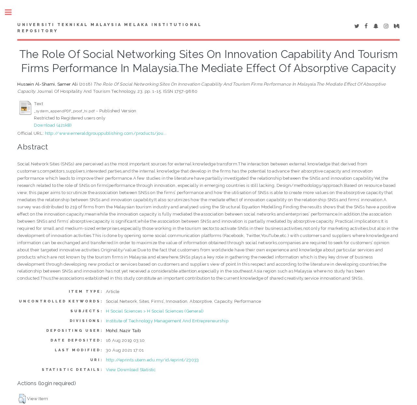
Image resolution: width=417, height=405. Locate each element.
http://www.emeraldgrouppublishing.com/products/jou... (105, 133)
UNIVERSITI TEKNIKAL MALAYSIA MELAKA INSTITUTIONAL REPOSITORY (109, 28)
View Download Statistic (131, 369)
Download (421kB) (53, 125)
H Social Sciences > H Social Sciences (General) (155, 311)
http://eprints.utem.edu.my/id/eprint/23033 (152, 359)
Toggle (11, 12)
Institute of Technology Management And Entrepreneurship (167, 320)
